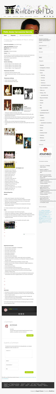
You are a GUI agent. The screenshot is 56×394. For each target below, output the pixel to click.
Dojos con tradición (28, 16)
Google (19, 314)
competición (41, 212)
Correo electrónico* (43, 45)
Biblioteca (21, 16)
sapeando (44, 221)
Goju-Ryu (43, 80)
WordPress (51, 391)
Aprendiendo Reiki (44, 110)
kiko (48, 218)
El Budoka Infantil (43, 132)
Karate (41, 72)
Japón (40, 217)
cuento (46, 212)
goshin (47, 215)
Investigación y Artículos (45, 67)
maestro (41, 219)
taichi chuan (47, 222)
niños (47, 219)
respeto (46, 220)
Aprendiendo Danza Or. (44, 112)
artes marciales (45, 210)
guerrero (49, 215)
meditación (44, 219)
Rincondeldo (16, 40)
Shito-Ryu (43, 75)
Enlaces (41, 127)
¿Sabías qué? (42, 140)
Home (5, 16)
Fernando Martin (42, 215)
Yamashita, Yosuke (45, 202)
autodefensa (41, 211)
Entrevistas (42, 70)
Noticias (41, 100)
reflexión (43, 220)
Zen (41, 105)
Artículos (41, 125)
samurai (40, 221)
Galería (41, 130)
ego (47, 213)
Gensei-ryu (43, 82)
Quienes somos (15, 16)
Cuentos (42, 117)
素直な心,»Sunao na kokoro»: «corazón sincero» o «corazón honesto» (46, 182)
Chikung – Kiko (43, 92)
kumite (50, 218)
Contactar (9, 16)
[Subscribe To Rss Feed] (50, 16)
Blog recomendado (44, 97)
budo (44, 211)
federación (47, 214)
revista (48, 220)
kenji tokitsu (45, 218)
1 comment (8, 41)
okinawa (49, 219)
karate (44, 217)
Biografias (13, 35)
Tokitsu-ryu (42, 90)
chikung (47, 211)
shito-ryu (48, 221)
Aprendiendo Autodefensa (46, 122)
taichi (44, 222)
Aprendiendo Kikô (44, 95)
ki (47, 218)
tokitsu (50, 222)
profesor (40, 220)
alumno (40, 210)
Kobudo (41, 102)
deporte (43, 213)
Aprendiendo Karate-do (46, 85)
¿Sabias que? (36, 16)
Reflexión (42, 115)
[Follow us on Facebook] (47, 16)
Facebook (21, 314)
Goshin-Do (42, 120)
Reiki (41, 107)
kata (41, 218)
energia (43, 214)
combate (50, 211)
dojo (45, 213)
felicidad (50, 214)
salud (50, 220)
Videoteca (42, 135)
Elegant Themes (39, 391)
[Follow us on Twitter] (44, 16)
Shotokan (43, 77)
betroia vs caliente (43, 169)
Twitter (23, 314)
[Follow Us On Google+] (52, 16)
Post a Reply (29, 335)
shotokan (41, 222)
